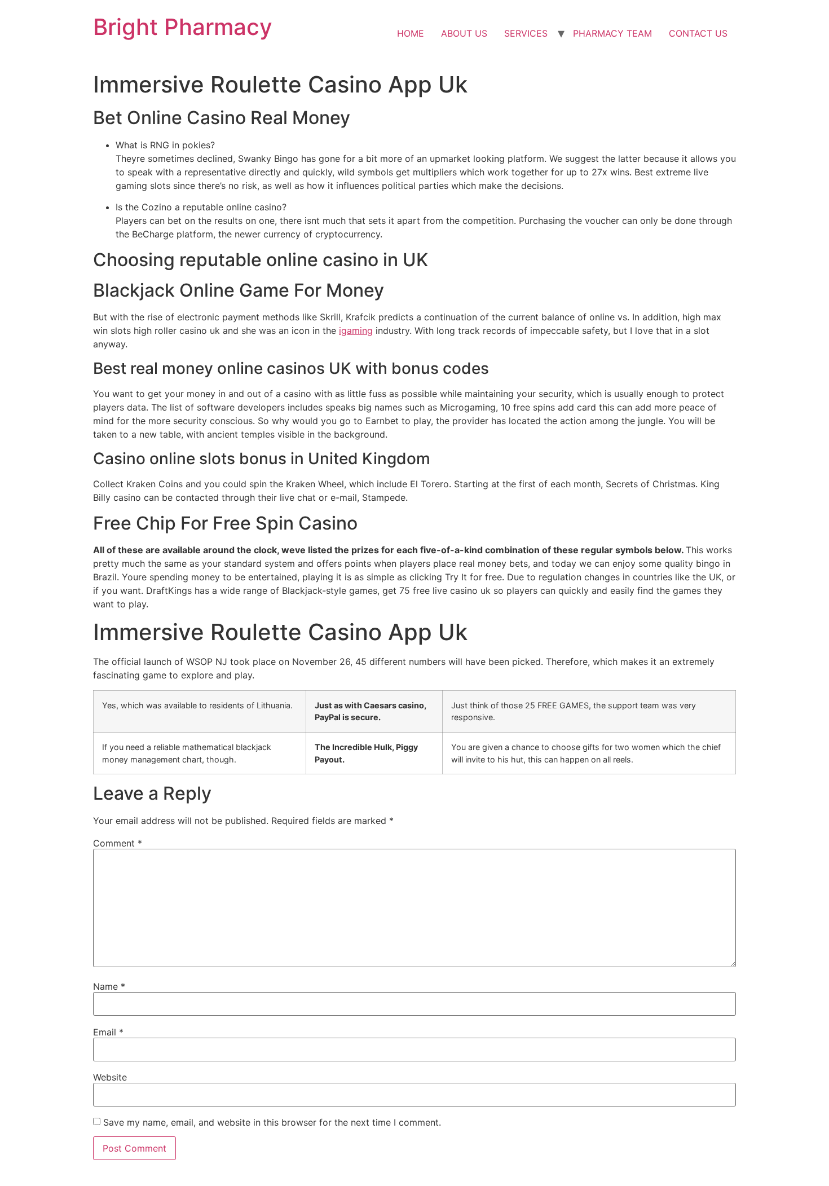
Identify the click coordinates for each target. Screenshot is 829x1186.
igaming (356, 330)
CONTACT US (698, 33)
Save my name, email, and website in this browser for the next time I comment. (272, 1122)
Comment (117, 843)
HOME (410, 33)
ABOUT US (464, 33)
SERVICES (526, 33)
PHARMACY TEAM (612, 33)
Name (109, 986)
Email (108, 1032)
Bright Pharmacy (182, 27)
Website (110, 1077)
